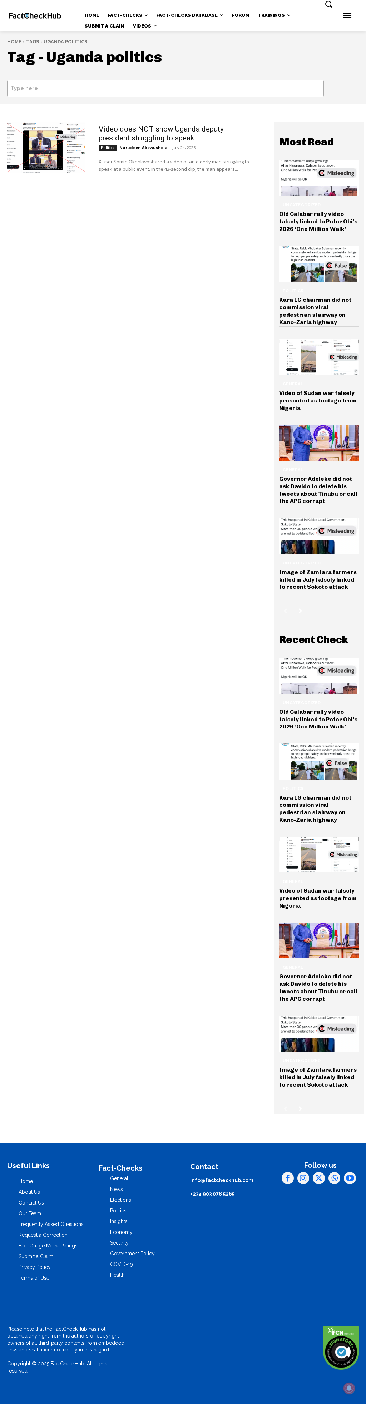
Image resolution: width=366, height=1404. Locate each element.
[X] (319, 1178)
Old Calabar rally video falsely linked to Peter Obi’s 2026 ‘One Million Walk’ (318, 221)
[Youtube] (350, 1178)
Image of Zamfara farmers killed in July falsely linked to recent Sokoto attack (318, 579)
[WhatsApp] (334, 1178)
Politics (107, 147)
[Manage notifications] (349, 1388)
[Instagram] (303, 1178)
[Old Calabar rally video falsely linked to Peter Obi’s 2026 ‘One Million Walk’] (319, 178)
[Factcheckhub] (35, 15)
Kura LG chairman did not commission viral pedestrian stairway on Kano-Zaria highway (315, 310)
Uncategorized (302, 205)
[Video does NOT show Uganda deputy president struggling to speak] (46, 147)
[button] (328, 4)
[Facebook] (288, 1178)
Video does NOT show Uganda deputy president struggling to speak (161, 133)
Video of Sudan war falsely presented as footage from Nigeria (318, 400)
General (293, 384)
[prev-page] (285, 610)
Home (14, 41)
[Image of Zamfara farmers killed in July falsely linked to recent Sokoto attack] (319, 536)
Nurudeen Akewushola (143, 147)
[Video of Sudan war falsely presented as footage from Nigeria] (319, 357)
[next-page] (300, 610)
